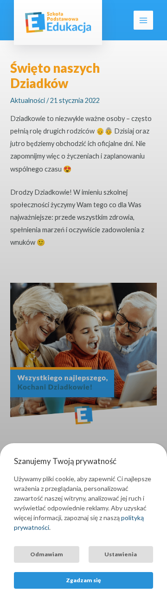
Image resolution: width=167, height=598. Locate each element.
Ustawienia (120, 554)
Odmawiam (46, 554)
